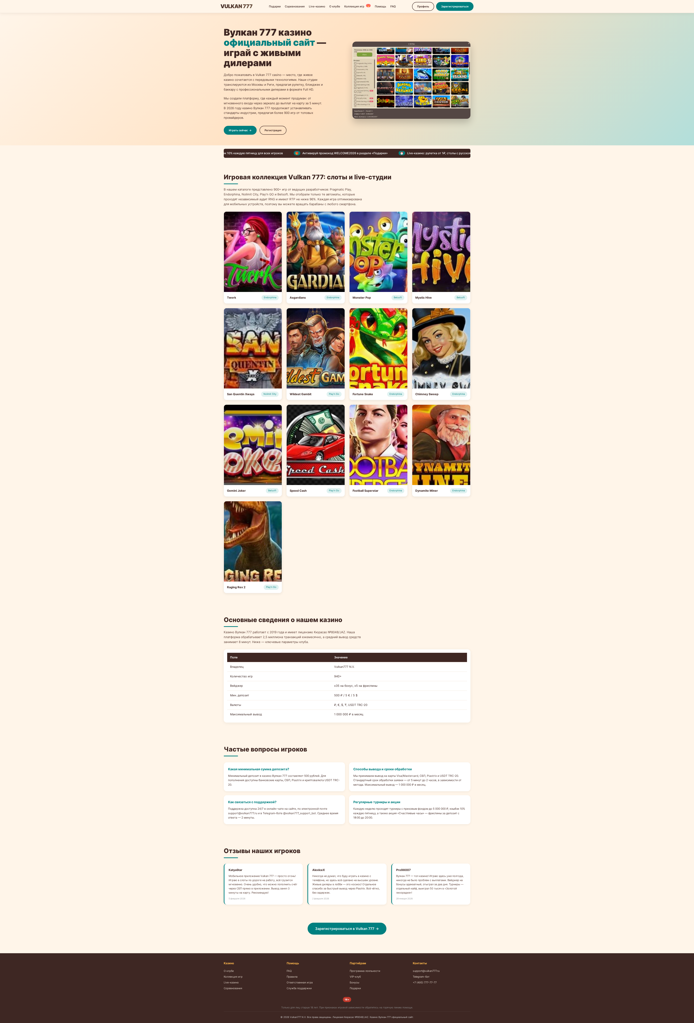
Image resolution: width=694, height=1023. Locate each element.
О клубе (334, 6)
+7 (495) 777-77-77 (425, 982)
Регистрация (273, 130)
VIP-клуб (355, 976)
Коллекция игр (357, 6)
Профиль (423, 6)
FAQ (393, 6)
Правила (292, 976)
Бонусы (354, 982)
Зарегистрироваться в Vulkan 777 (344, 928)
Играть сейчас (238, 130)
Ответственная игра (300, 982)
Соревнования (295, 6)
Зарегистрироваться (454, 6)
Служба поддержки (299, 988)
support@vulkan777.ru (426, 970)
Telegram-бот (421, 976)
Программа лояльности (365, 970)
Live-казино (317, 6)
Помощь (380, 6)
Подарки (275, 6)
